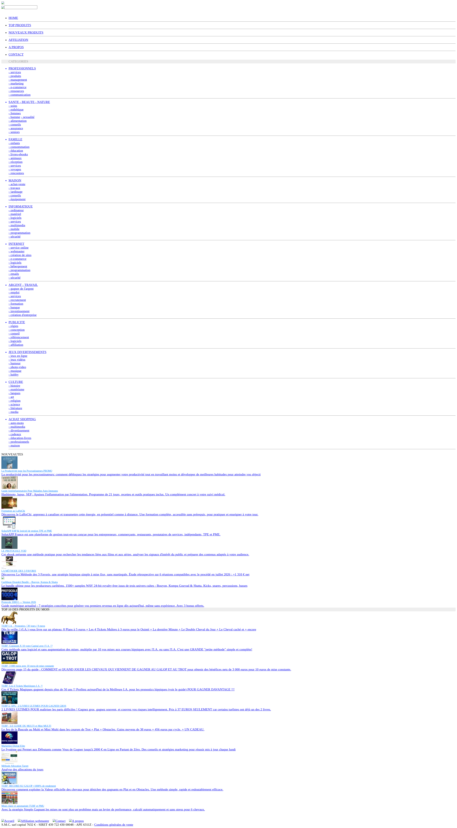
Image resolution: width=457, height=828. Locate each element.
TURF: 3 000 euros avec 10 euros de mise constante (27, 666)
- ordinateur (16, 210)
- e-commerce (17, 87)
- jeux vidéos (17, 359)
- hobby (14, 374)
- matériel (15, 214)
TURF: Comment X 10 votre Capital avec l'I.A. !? (26, 646)
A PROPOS (16, 47)
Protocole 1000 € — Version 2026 (18, 602)
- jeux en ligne (18, 356)
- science (14, 404)
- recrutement (17, 300)
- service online (19, 247)
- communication (20, 94)
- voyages (15, 169)
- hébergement (18, 266)
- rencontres (16, 173)
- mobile (14, 229)
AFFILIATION (18, 40)
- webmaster (16, 251)
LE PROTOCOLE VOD (13, 551)
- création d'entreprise (23, 315)
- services (15, 72)
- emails (14, 274)
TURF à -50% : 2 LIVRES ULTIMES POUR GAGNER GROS (33, 706)
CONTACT (16, 54)
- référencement (19, 337)
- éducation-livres (20, 438)
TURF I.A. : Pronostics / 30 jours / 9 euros (23, 626)
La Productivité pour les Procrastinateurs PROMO (26, 471)
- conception (17, 329)
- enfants (14, 143)
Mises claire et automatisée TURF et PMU (22, 806)
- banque (14, 307)
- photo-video (17, 367)
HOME (13, 18)
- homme (14, 117)
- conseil (14, 333)
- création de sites (20, 255)
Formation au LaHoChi (13, 511)
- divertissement (19, 430)
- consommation (19, 147)
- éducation (16, 150)
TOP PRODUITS (20, 25)
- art (11, 397)
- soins (13, 106)
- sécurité (15, 236)
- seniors (14, 132)
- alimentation (18, 121)
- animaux (15, 158)
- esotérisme (16, 389)
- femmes (15, 113)
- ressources (16, 91)
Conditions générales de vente (113, 824)
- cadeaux (15, 434)
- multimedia (17, 225)
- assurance (16, 128)
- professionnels (19, 441)
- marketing (16, 83)
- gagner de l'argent (21, 288)
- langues (14, 393)
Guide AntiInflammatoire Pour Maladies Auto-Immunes (29, 491)
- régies (13, 326)
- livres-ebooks (18, 154)
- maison (14, 445)
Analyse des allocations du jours (22, 769)
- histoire (14, 385)
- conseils (15, 124)
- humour (15, 363)
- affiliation (16, 344)
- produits (15, 76)
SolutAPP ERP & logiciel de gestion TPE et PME (26, 531)
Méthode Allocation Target (14, 766)
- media (13, 412)
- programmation (19, 233)
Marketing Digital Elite (13, 746)
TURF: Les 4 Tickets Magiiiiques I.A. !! (22, 686)
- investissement (19, 311)
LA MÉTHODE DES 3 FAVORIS (18, 571)
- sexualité (27, 117)
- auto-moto (16, 423)
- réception (15, 162)
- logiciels (15, 218)
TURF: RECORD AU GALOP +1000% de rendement (28, 786)
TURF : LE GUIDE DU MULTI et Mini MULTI (26, 726)
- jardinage (15, 191)
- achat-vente (17, 184)
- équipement (17, 199)
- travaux (14, 188)
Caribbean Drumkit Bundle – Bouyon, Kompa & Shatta (29, 582)
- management (18, 79)
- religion (15, 400)
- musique (15, 371)
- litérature (15, 408)
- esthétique (16, 109)
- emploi (14, 292)
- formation (16, 303)
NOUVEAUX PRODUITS (26, 32)
